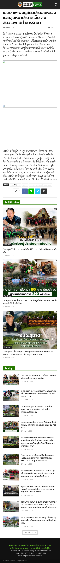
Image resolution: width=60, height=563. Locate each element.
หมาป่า (25, 185)
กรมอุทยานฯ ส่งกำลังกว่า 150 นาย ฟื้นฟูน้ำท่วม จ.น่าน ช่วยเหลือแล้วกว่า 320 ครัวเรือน (30, 302)
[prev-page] (4, 363)
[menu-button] (5, 5)
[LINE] (31, 191)
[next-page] (9, 363)
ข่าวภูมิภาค (7, 296)
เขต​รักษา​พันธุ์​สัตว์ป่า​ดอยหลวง (40, 185)
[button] (56, 4)
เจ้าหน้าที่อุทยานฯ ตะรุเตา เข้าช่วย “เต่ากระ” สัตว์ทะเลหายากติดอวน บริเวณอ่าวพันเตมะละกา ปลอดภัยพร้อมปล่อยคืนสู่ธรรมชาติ (39, 504)
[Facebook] (25, 191)
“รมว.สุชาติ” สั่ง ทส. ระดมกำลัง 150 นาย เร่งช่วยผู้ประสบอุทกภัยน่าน (30, 251)
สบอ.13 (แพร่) (15, 185)
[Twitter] (37, 191)
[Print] (44, 191)
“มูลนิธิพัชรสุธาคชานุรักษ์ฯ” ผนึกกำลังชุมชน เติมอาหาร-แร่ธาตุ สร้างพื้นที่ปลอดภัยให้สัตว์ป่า (37, 409)
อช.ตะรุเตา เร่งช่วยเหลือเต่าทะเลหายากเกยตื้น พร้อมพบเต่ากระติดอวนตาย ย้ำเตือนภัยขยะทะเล (38, 394)
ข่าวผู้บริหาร (7, 245)
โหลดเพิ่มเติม (29, 532)
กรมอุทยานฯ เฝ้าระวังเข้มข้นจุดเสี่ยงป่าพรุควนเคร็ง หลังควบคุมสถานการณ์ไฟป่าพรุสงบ (38, 520)
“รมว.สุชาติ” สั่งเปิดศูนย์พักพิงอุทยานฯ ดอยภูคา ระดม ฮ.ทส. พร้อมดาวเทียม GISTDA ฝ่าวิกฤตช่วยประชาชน (28, 353)
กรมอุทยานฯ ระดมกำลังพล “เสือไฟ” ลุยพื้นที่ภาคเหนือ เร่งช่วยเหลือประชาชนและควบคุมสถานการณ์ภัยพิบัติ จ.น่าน (38, 473)
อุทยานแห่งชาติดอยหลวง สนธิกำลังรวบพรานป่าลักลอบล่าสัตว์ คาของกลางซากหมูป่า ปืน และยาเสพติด (38, 489)
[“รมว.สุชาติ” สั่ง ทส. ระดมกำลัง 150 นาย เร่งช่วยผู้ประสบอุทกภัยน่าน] (30, 227)
